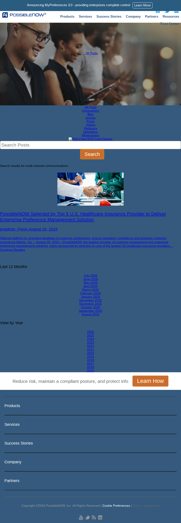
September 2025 (90, 311)
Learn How (150, 381)
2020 (90, 353)
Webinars (90, 128)
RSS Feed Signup (99, 139)
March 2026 (90, 289)
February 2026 (90, 293)
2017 (90, 363)
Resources (171, 16)
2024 (90, 339)
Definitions (90, 132)
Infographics (90, 110)
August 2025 (90, 314)
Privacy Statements (146, 505)
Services (85, 16)
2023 (90, 342)
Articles (90, 117)
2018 (90, 360)
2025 (90, 335)
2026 (90, 331)
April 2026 (90, 286)
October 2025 (90, 307)
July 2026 (90, 275)
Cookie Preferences (116, 505)
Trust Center (169, 24)
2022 (90, 346)
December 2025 (90, 300)
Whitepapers (90, 135)
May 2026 (91, 282)
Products (67, 16)
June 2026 (90, 279)
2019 (90, 356)
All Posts (90, 53)
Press (90, 121)
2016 (90, 367)
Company (133, 16)
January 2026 (90, 296)
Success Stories (108, 16)
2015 (90, 370)
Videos (90, 125)
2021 (90, 349)
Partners (151, 16)
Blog (90, 114)
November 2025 (90, 303)
